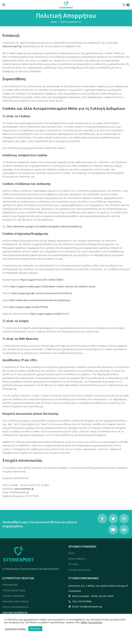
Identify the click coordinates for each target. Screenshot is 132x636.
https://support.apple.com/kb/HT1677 (49, 313)
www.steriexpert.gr (12, 46)
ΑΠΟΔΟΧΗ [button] (35, 628)
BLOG (71, 553)
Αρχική (54, 22)
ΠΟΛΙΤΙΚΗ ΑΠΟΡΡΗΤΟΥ (15, 612)
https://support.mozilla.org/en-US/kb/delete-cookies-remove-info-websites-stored (52, 286)
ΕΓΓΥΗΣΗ (73, 564)
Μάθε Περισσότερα (91, 622)
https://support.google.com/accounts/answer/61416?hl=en (41, 293)
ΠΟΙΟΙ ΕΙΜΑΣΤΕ (76, 558)
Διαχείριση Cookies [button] (15, 628)
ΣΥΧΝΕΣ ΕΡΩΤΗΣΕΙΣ (79, 569)
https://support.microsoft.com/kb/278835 (41, 279)
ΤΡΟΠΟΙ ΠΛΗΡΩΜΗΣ (13, 595)
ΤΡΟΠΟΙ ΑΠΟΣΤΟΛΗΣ (14, 590)
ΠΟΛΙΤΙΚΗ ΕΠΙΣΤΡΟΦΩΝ (15, 601)
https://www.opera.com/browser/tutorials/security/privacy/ (39, 300)
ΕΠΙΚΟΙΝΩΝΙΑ (9, 584)
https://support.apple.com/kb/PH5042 (28, 306)
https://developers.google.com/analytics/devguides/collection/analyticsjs (44, 226)
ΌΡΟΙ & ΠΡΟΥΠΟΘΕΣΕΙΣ (15, 607)
